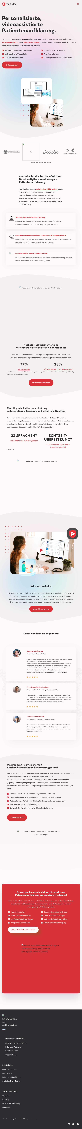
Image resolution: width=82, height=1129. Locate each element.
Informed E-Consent (31, 42)
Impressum (6, 1107)
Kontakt (5, 1100)
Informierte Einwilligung (11, 1077)
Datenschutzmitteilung (11, 1103)
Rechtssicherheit (11, 1051)
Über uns (5, 1096)
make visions (23, 1119)
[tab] (31, 162)
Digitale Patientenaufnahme (16, 1043)
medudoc (11, 1081)
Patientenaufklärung (10, 42)
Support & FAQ (11, 1055)
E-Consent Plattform (13, 1047)
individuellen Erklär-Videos (46, 189)
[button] (41, 550)
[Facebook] (78, 1124)
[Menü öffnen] (78, 4)
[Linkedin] (69, 1124)
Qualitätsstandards (9, 1069)
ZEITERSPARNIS (24, 369)
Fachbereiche (7, 1073)
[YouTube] (73, 1124)
